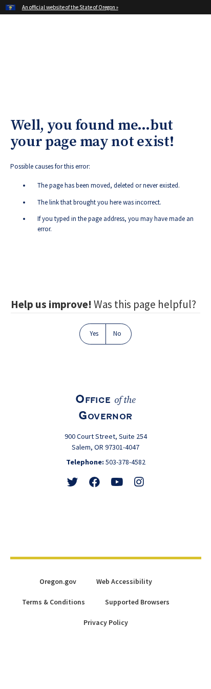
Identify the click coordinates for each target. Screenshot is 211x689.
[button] (195, 46)
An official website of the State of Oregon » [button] (70, 7)
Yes (94, 333)
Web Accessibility (124, 581)
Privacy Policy (105, 622)
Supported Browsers (137, 601)
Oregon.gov (57, 581)
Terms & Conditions (53, 601)
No (117, 333)
